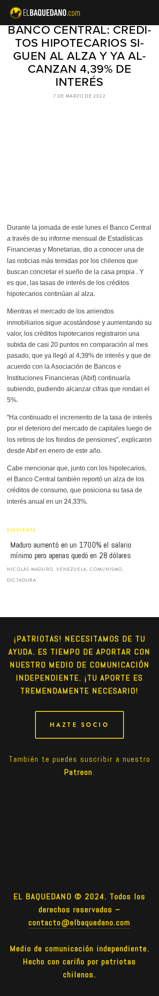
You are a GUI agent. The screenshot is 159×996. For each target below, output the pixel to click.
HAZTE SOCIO (80, 724)
